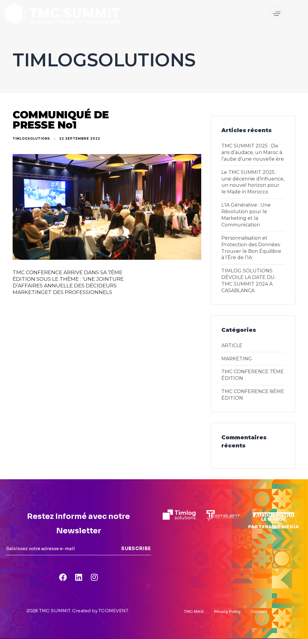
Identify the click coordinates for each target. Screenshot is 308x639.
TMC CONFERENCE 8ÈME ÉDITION (252, 395)
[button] (276, 13)
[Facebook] (63, 577)
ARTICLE (231, 345)
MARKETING (236, 359)
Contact (259, 611)
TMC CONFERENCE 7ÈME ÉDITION (252, 375)
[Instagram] (94, 577)
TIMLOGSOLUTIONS (31, 139)
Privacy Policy (227, 611)
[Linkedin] (78, 577)
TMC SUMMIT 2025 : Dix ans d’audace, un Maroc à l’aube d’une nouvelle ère (252, 152)
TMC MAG (194, 611)
